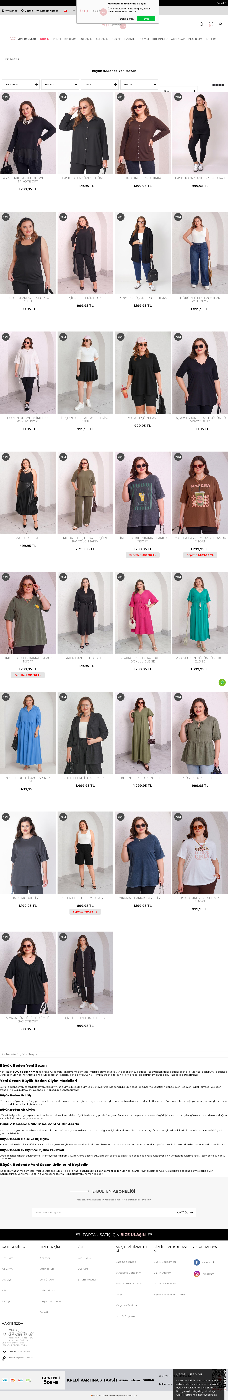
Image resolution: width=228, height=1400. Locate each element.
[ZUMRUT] (89, 159)
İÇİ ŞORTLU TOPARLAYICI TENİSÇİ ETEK (85, 419)
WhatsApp (11, 10)
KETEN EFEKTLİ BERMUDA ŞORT (85, 898)
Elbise (116, 39)
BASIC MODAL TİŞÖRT (28, 898)
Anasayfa (45, 1258)
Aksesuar (178, 39)
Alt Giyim (102, 39)
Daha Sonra (127, 18)
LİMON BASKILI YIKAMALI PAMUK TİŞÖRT (142, 539)
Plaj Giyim (195, 39)
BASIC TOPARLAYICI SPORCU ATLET (27, 299)
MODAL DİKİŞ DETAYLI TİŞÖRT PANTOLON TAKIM (85, 539)
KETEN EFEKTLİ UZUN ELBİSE (142, 778)
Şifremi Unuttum (88, 1279)
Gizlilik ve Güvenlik (165, 1283)
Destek (29, 10)
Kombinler (160, 39)
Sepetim (45, 1312)
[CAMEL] (23, 759)
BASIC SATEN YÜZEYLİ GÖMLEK (85, 178)
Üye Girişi (83, 1268)
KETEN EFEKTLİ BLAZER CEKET (85, 778)
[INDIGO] (200, 639)
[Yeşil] (203, 519)
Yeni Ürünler (47, 1279)
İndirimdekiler (48, 1290)
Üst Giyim (86, 39)
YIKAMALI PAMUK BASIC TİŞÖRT (142, 898)
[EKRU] (135, 159)
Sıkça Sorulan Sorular (129, 1283)
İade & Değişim (125, 1316)
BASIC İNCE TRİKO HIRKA (143, 178)
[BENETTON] (197, 639)
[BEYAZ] (20, 279)
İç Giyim (144, 39)
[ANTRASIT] (20, 879)
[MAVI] (32, 279)
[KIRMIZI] (80, 159)
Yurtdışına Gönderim (128, 1272)
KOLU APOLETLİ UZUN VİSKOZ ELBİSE (27, 779)
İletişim (211, 39)
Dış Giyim (70, 39)
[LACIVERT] (147, 159)
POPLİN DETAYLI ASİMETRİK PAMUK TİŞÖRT (27, 419)
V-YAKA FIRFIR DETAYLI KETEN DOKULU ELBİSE (143, 659)
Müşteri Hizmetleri (51, 1301)
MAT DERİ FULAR (27, 538)
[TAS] (203, 759)
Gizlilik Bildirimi (163, 1272)
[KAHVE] (141, 159)
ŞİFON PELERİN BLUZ (85, 298)
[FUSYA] (142, 639)
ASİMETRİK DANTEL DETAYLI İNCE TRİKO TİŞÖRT (28, 179)
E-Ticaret (103, 1395)
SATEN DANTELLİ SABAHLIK (85, 658)
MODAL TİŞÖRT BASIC (142, 418)
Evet (146, 18)
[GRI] (79, 879)
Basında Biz (47, 1268)
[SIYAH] (27, 159)
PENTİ (57, 39)
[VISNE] (86, 159)
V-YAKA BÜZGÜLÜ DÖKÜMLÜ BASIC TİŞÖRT (28, 1019)
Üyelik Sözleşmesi (165, 1261)
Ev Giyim (129, 39)
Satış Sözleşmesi (126, 1261)
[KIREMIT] (144, 159)
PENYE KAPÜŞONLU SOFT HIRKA (143, 298)
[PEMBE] (142, 879)
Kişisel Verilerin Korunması (170, 1294)
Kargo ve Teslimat (127, 1305)
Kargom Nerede (49, 10)
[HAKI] (138, 159)
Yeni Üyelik (84, 1258)
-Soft (95, 1395)
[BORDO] (23, 879)
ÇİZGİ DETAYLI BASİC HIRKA (85, 1018)
